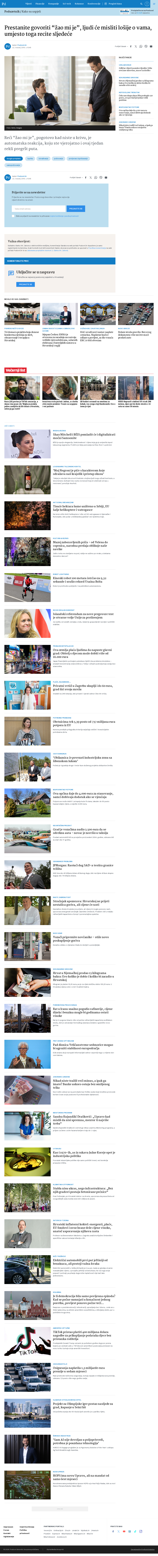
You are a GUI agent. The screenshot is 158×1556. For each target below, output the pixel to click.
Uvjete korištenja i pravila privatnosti (64, 216)
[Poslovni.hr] (4, 4)
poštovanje (58, 159)
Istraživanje (43, 159)
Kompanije (53, 3)
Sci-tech (67, 3)
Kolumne (79, 3)
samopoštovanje (13, 165)
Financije (40, 3)
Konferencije (94, 3)
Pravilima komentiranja (97, 248)
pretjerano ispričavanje (78, 159)
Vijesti (28, 3)
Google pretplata (13, 159)
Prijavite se (75, 209)
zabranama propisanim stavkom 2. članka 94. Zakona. (47, 250)
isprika (30, 159)
